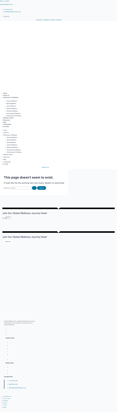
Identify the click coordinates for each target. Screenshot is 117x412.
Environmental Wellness (13, 113)
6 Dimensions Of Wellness (13, 116)
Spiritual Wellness (12, 108)
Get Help (6, 126)
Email (4, 218)
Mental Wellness (11, 103)
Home (5, 93)
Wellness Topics (8, 118)
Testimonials (7, 124)
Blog (4, 122)
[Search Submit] (34, 188)
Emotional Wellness (12, 111)
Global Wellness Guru (6, 4)
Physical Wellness (12, 101)
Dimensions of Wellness (10, 97)
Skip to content (4, 1)
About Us (6, 95)
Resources (6, 120)
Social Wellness (11, 106)
